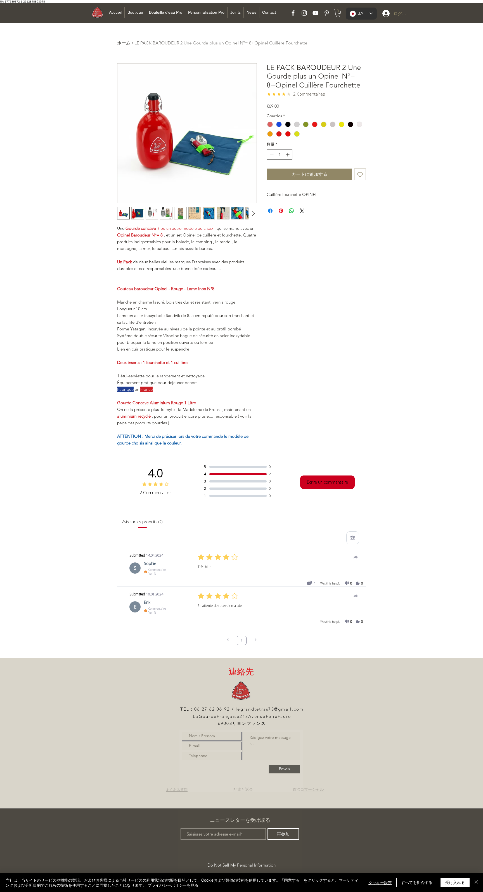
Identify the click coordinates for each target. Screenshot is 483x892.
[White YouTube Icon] (315, 13)
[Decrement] (270, 154)
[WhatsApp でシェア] (291, 210)
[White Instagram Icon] (304, 13)
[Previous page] (228, 640)
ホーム (124, 43)
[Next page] (255, 640)
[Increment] (288, 154)
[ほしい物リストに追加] (360, 174)
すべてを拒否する (416, 882)
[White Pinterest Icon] (326, 13)
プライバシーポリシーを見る (173, 885)
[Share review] (355, 557)
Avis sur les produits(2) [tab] (142, 521)
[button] (338, 13)
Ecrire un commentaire (327, 482)
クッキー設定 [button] (380, 882)
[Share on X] (302, 210)
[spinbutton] (279, 154)
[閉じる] (476, 882)
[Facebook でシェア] (270, 210)
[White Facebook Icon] (293, 13)
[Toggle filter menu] (352, 537)
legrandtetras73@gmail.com (270, 709)
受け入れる (455, 882)
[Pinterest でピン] (281, 210)
